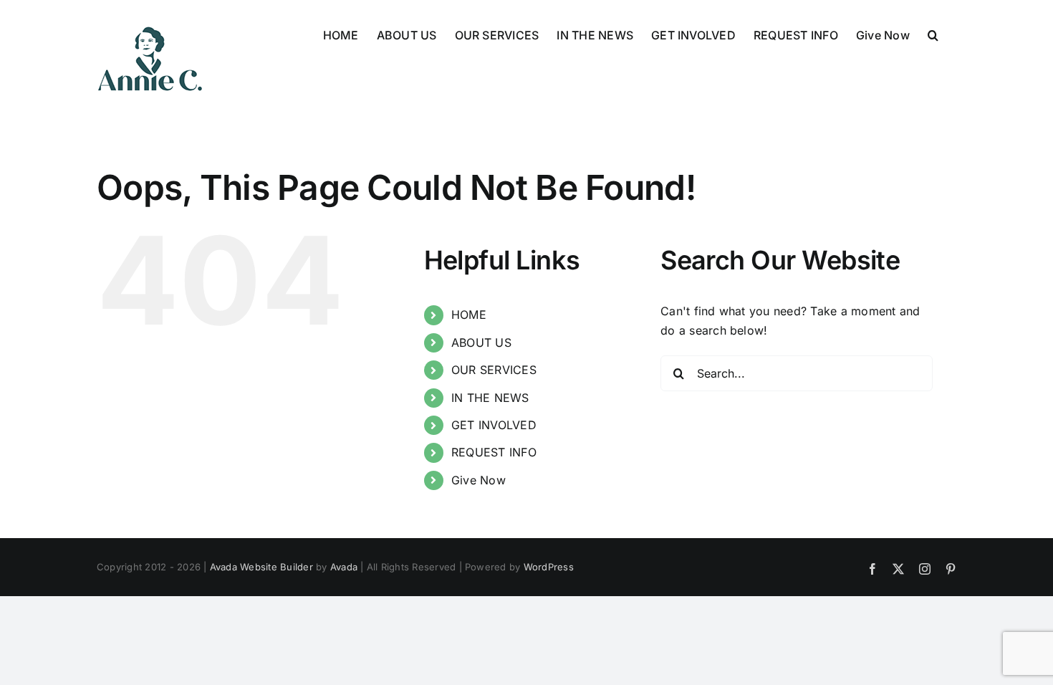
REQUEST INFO (494, 452)
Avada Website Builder (261, 567)
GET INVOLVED (494, 425)
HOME (468, 314)
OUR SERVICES (494, 370)
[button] (933, 33)
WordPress (549, 567)
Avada (343, 567)
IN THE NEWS (490, 398)
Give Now (478, 480)
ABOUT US (481, 342)
